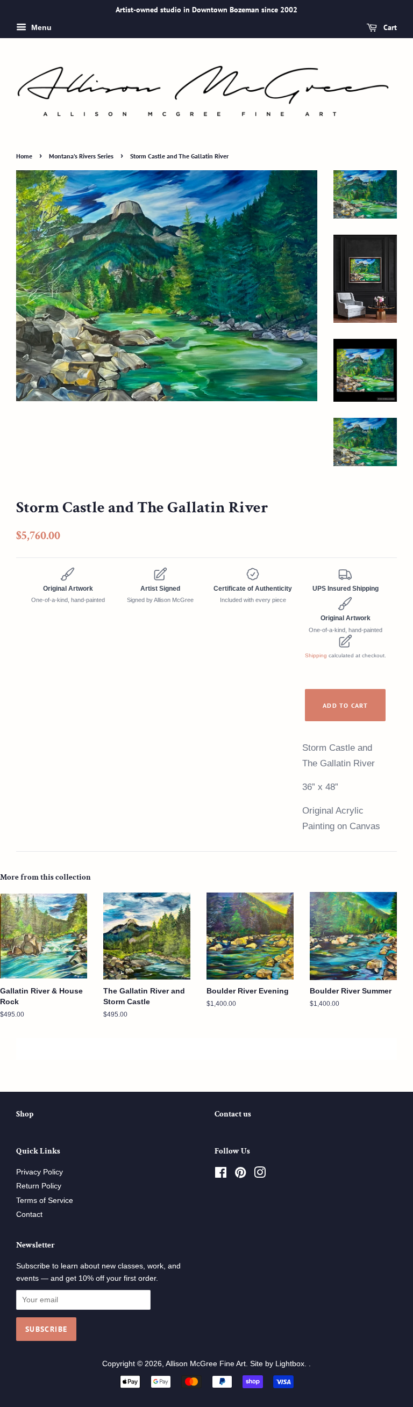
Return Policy (38, 1186)
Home (24, 156)
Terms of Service (44, 1200)
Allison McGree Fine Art (206, 1364)
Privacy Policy (39, 1172)
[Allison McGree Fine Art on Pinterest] (240, 1175)
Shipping (316, 655)
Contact (29, 1214)
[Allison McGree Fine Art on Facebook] (221, 1175)
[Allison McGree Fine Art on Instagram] (260, 1175)
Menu (40, 27)
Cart (389, 27)
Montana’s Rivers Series (81, 156)
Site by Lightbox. (279, 1364)
